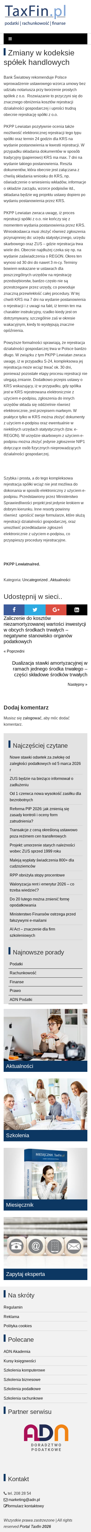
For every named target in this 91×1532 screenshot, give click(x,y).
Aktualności (60, 580)
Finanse (17, 982)
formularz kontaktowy (26, 1506)
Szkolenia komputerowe (24, 1370)
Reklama (11, 1317)
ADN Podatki (21, 1000)
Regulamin (13, 1307)
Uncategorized (35, 580)
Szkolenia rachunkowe (23, 1398)
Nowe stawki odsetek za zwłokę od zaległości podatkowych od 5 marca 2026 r (45, 763)
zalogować (32, 718)
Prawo (15, 991)
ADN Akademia (17, 1351)
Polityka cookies (18, 1326)
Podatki (16, 964)
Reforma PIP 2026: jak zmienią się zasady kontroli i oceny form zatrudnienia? (39, 815)
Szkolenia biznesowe (22, 1380)
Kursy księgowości (20, 1361)
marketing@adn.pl (24, 1500)
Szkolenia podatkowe (22, 1389)
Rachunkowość (23, 973)
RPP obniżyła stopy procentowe (37, 875)
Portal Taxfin (30, 1526)
